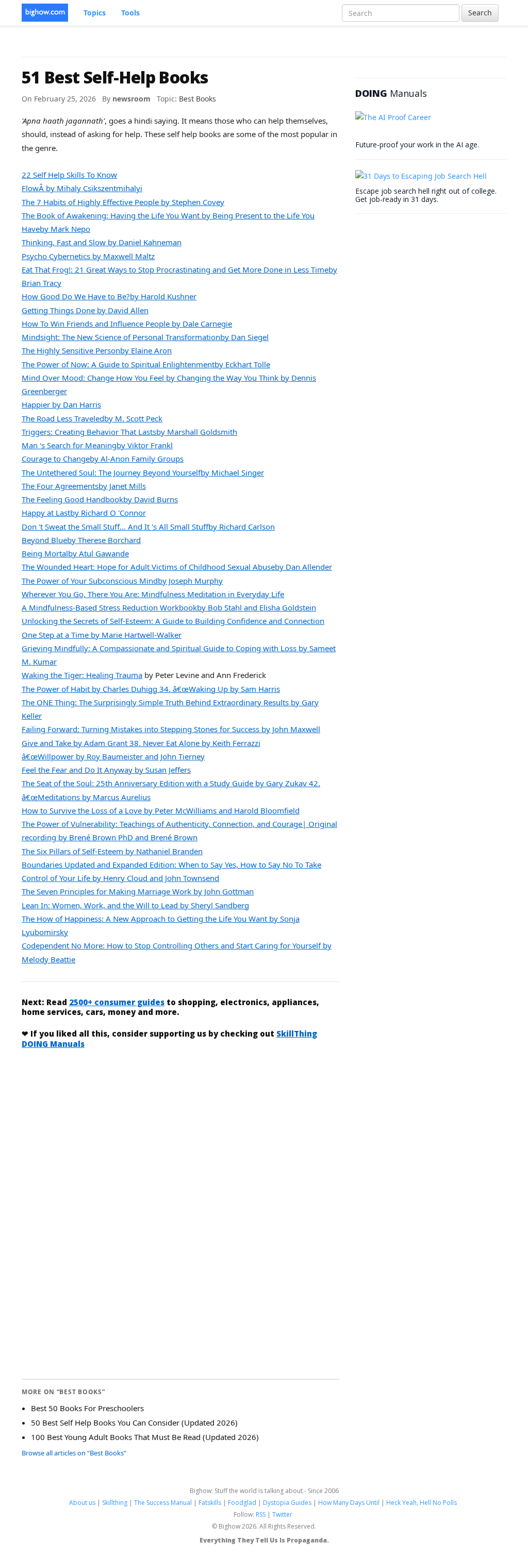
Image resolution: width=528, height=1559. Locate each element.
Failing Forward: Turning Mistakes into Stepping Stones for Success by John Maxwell (171, 729)
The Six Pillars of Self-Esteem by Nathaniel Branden (112, 851)
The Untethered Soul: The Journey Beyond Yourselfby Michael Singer (143, 472)
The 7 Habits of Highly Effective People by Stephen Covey (123, 202)
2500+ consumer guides (116, 1002)
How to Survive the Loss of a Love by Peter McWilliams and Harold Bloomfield (161, 810)
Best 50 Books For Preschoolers (87, 1408)
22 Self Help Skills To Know (69, 175)
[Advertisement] (181, 1134)
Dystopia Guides (287, 1502)
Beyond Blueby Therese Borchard (81, 540)
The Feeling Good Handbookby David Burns (100, 499)
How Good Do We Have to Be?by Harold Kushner (109, 296)
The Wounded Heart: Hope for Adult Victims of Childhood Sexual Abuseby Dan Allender (177, 567)
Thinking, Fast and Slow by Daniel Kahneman (102, 242)
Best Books (197, 99)
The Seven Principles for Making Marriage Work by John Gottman (138, 891)
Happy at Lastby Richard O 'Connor (84, 512)
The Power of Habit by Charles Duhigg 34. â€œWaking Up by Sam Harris (151, 689)
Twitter (282, 1514)
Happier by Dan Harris (61, 404)
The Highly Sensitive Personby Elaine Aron (97, 350)
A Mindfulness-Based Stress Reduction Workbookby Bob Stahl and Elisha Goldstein (169, 607)
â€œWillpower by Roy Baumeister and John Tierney (113, 756)
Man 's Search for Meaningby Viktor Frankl (97, 445)
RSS (261, 1514)
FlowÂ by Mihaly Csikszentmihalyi (82, 188)
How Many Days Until (349, 1502)
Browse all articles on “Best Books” (74, 1453)
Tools (130, 13)
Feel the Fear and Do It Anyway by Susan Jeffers (106, 770)
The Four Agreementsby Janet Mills (84, 486)
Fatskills (210, 1502)
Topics (95, 13)
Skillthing (114, 1502)
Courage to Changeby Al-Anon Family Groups (103, 458)
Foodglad (242, 1502)
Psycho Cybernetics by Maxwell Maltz (88, 256)
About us (82, 1502)
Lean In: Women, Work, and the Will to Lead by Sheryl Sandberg (135, 905)
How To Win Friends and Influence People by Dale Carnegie (127, 323)
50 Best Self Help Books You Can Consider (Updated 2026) (134, 1422)
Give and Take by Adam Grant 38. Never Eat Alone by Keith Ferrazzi (141, 743)
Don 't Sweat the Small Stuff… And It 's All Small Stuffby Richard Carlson (148, 526)
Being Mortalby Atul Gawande (75, 553)
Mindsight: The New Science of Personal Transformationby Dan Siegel (145, 337)
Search (480, 13)
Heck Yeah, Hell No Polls (421, 1502)
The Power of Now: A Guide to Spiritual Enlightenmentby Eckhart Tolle (146, 364)
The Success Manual (163, 1502)
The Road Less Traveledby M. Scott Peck (92, 418)
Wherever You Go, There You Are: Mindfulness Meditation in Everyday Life (153, 594)
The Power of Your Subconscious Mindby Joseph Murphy (122, 580)
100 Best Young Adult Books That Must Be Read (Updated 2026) (145, 1437)
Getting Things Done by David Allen (85, 310)
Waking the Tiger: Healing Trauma (82, 675)
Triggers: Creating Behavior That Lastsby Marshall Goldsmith (129, 432)
